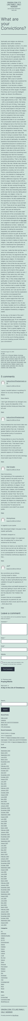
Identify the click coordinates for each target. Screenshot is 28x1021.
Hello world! (4, 718)
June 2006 (4, 874)
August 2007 (4, 843)
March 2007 (4, 854)
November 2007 (5, 836)
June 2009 (4, 797)
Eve (25, 358)
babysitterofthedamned (15, 417)
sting (19, 365)
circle (6, 358)
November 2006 (5, 863)
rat (1, 364)
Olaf (4, 353)
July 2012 (3, 764)
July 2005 (3, 898)
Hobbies (3, 946)
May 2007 (3, 850)
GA (5, 360)
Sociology (20, 355)
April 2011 (3, 772)
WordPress (15, 1015)
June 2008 (4, 821)
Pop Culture (4, 966)
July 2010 (3, 781)
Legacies (3, 720)
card (19, 357)
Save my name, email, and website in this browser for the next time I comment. (13, 663)
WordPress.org (5, 1001)
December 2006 (5, 861)
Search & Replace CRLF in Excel (15, 737)
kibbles (3, 951)
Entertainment (5, 942)
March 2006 (4, 881)
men (5, 362)
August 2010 (4, 779)
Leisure (3, 953)
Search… (3, 700)
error (22, 358)
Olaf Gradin (11, 467)
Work (14, 367)
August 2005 (4, 896)
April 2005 (4, 905)
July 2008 (3, 819)
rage (25, 362)
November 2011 (5, 768)
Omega (13, 733)
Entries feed (4, 997)
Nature (3, 960)
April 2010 (3, 786)
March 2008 (4, 828)
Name (3, 638)
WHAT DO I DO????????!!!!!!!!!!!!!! (9, 722)
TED (2, 980)
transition (3, 367)
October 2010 (5, 777)
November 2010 (5, 775)
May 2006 (4, 876)
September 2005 (5, 894)
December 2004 (5, 914)
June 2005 (4, 900)
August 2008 (4, 817)
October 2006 (5, 865)
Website (3, 654)
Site (2, 973)
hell (13, 360)
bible (11, 357)
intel (22, 360)
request (18, 364)
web (7, 367)
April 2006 (4, 878)
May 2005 (4, 903)
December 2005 (5, 887)
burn (14, 357)
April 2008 (4, 825)
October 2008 (5, 812)
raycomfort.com (7, 364)
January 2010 (4, 790)
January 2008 (5, 832)
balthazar (3, 933)
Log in (2, 995)
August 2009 (4, 795)
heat (11, 360)
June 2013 (4, 757)
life (24, 360)
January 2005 (5, 911)
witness (11, 367)
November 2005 (5, 889)
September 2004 (5, 920)
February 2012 (5, 766)
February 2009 (5, 803)
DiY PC (3, 940)
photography (20, 362)
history (16, 360)
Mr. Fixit (3, 957)
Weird (2, 984)
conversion (11, 358)
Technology (4, 977)
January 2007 (5, 858)
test (22, 365)
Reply (2, 412)
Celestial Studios (21, 97)
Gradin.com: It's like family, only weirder (14, 4)
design (16, 358)
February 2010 (5, 788)
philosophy (13, 362)
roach (21, 364)
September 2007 (5, 841)
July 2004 (3, 925)
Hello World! (4, 724)
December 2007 (5, 834)
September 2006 (5, 867)
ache (6, 357)
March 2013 (4, 759)
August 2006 (4, 869)
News (2, 962)
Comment (4, 621)
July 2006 (3, 872)
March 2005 (4, 907)
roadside (3, 365)
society (7, 365)
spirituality (12, 365)
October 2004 (5, 918)
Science (3, 971)
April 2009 (4, 801)
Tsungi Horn (8, 735)
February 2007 (5, 856)
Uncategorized (5, 982)
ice (19, 360)
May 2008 (4, 823)
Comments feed (5, 999)
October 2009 (5, 792)
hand (8, 360)
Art (9, 357)
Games (3, 944)
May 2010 (3, 783)
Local (2, 955)
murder (8, 362)
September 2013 (5, 755)
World (2, 988)
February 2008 (5, 830)
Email (3, 646)
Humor (3, 949)
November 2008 (5, 810)
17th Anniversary (5, 727)
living (2, 362)
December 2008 (5, 808)
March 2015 (4, 753)
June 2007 (4, 847)
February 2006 (5, 883)
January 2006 (5, 885)
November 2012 (5, 761)
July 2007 (3, 845)
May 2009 (4, 799)
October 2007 (5, 839)
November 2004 (5, 916)
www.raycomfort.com (7, 319)
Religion (16, 355)
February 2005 (5, 909)
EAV (19, 358)
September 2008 (5, 814)
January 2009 (5, 806)
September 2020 (5, 750)
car (16, 357)
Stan (17, 365)
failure (2, 360)
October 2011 (4, 770)
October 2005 (5, 892)
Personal (11, 355)
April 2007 (4, 852)
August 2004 (4, 922)
